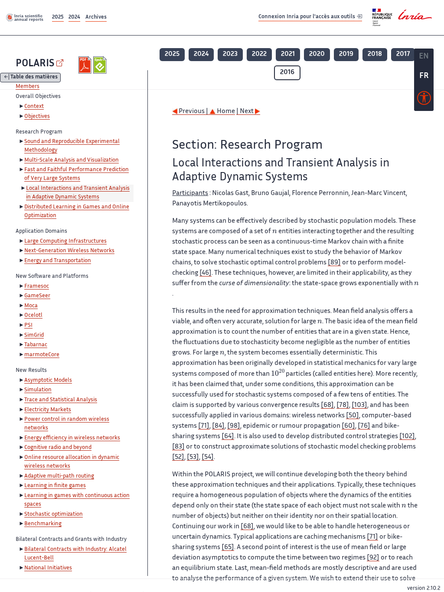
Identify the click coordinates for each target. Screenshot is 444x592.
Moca (31, 306)
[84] (218, 426)
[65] (228, 547)
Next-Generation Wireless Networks (69, 251)
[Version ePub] (100, 65)
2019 (346, 54)
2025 (58, 17)
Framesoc (36, 286)
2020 (317, 54)
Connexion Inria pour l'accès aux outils (307, 17)
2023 (230, 54)
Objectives (37, 116)
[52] (178, 457)
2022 (259, 54)
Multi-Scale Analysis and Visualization (71, 160)
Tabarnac (35, 345)
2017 (403, 54)
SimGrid (34, 335)
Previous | (193, 111)
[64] (228, 436)
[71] (203, 426)
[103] (359, 405)
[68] (327, 405)
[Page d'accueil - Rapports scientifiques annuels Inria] (25, 17)
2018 (375, 54)
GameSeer (37, 296)
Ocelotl (33, 315)
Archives (96, 17)
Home (225, 111)
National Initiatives (48, 568)
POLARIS (35, 63)
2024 (74, 17)
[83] (178, 447)
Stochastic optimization (53, 514)
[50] (352, 416)
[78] (342, 405)
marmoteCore (41, 355)
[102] (407, 436)
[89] (334, 263)
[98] (233, 426)
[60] (348, 426)
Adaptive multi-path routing (59, 476)
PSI (28, 325)
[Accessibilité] (424, 100)
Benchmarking (43, 524)
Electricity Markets (47, 410)
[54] (208, 457)
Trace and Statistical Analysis (60, 400)
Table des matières (34, 77)
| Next (245, 111)
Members (27, 86)
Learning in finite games (55, 485)
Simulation (38, 390)
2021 (288, 54)
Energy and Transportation (57, 260)
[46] (205, 273)
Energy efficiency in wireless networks (72, 438)
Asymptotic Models (48, 380)
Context (34, 106)
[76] (364, 426)
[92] (373, 558)
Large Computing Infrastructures (65, 241)
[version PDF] (86, 65)
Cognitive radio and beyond (57, 447)
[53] (193, 457)
